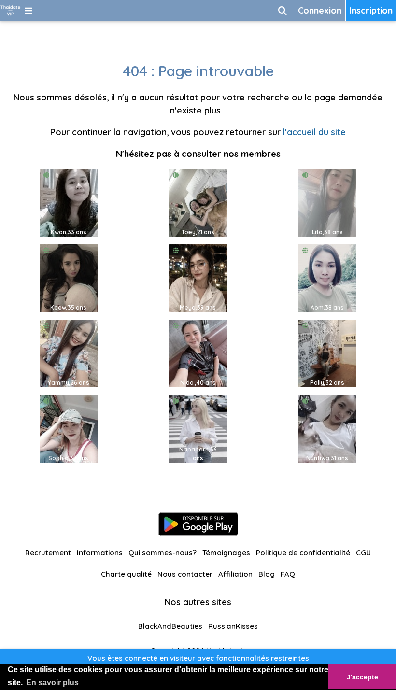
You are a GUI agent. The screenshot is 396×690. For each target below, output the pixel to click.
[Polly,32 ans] (327, 352)
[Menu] (28, 10)
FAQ (288, 573)
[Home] (10, 10)
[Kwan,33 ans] (69, 202)
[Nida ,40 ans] (198, 352)
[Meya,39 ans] (198, 277)
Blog (266, 573)
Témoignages (226, 552)
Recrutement (48, 552)
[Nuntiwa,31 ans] (327, 428)
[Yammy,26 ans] (69, 352)
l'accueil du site (314, 132)
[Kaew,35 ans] (69, 277)
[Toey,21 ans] (198, 202)
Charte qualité (126, 573)
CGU (363, 552)
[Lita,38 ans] (327, 202)
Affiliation (235, 573)
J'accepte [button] (362, 677)
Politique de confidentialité (303, 552)
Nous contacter (184, 573)
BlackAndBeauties (170, 626)
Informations (100, 552)
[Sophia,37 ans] (69, 428)
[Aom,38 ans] (327, 277)
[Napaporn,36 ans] (198, 428)
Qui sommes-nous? (162, 552)
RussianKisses (233, 626)
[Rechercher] (282, 10)
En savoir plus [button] (52, 682)
